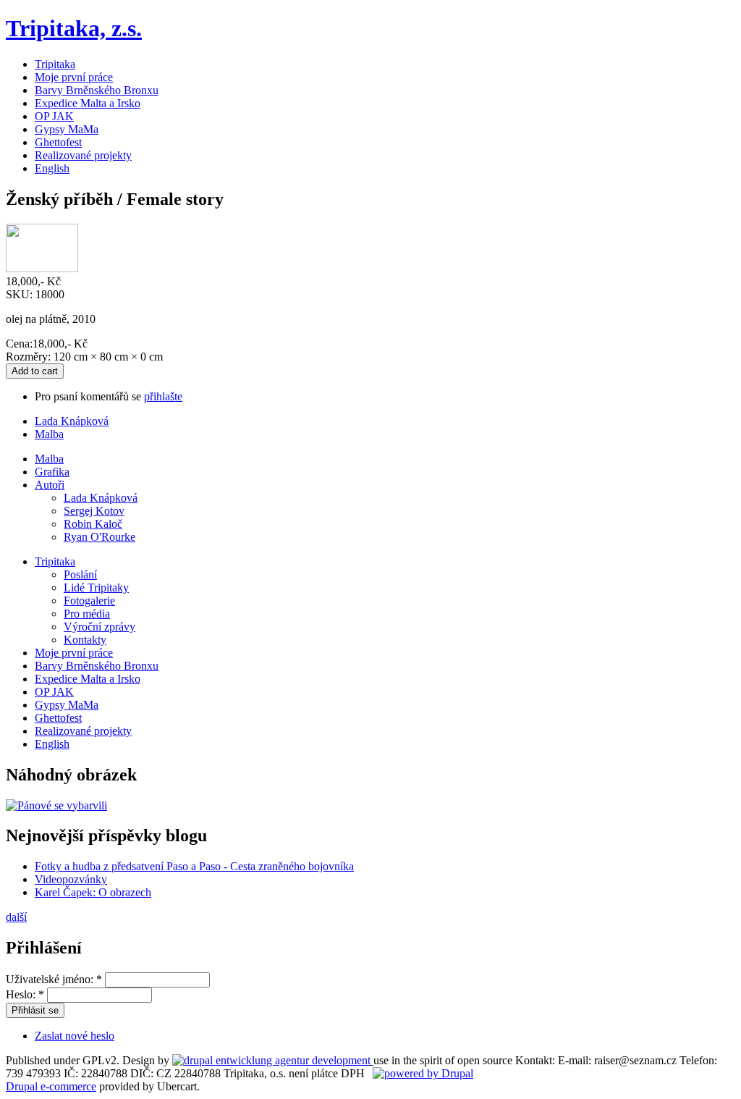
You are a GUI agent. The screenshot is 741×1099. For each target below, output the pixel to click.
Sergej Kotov (94, 511)
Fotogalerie (89, 600)
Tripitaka (55, 64)
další (16, 917)
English (52, 168)
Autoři (49, 485)
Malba (49, 434)
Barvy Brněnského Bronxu (96, 90)
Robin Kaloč (93, 524)
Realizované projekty (83, 155)
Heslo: (25, 994)
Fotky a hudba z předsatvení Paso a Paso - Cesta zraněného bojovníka (194, 866)
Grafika (52, 472)
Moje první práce (74, 77)
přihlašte (163, 396)
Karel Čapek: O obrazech (93, 892)
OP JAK (54, 116)
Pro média (87, 613)
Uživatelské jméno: (54, 979)
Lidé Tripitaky (96, 587)
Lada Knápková (72, 421)
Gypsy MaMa (66, 129)
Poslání (80, 574)
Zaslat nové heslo (74, 1035)
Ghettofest (58, 142)
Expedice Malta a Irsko (87, 103)
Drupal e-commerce (51, 1086)
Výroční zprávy (99, 626)
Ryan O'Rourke (99, 537)
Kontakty (85, 639)
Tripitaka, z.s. (74, 28)
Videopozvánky (71, 879)
